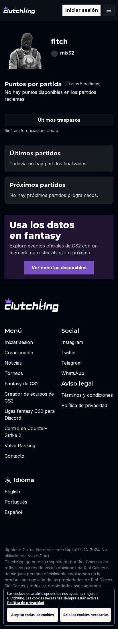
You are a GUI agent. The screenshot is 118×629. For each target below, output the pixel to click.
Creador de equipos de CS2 (29, 397)
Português (16, 502)
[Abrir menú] (109, 10)
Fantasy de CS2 (22, 383)
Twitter (68, 352)
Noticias (13, 363)
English (12, 491)
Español (13, 512)
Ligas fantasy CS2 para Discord (30, 414)
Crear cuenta (19, 352)
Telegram (71, 363)
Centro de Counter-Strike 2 (26, 431)
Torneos (14, 373)
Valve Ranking (20, 445)
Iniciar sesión (81, 10)
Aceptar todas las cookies (32, 614)
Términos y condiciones (87, 395)
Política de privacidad (25, 602)
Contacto (14, 456)
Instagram (72, 342)
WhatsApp (72, 373)
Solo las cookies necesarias (86, 614)
